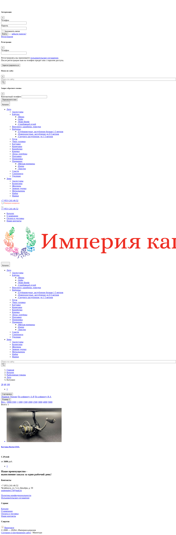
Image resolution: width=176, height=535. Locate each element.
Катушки (16, 144)
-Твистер (22, 168)
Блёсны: (16, 114)
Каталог (10, 213)
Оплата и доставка (15, 218)
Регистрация (7, 36)
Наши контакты (14, 221)
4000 (45, 402)
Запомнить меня (12, 31)
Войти (4, 34)
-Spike (20, 119)
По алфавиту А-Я (26, 397)
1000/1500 (11, 402)
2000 (30, 402)
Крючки (16, 151)
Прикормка (17, 159)
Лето (9, 109)
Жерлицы (16, 186)
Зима (9, 178)
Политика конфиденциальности (16, 495)
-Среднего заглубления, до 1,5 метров (35, 136)
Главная (10, 370)
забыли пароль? (19, 34)
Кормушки (17, 146)
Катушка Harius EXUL (10, 447)
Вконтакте (9, 527)
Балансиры (17, 183)
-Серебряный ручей (27, 124)
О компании (12, 216)
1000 (20, 402)
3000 (40, 402)
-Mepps (21, 117)
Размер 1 (6, 399)
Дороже (13, 397)
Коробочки (17, 149)
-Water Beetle (23, 122)
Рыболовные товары (16, 375)
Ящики (15, 196)
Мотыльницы (18, 191)
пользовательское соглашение (44, 58)
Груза (14, 139)
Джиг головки (19, 141)
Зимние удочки (19, 188)
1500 (25, 402)
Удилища (16, 176)
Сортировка (7, 394)
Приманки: (17, 161)
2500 (35, 402)
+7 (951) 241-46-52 (9, 200)
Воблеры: (16, 129)
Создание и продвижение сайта (16, 532)
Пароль (4, 25)
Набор (15, 193)
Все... (3, 402)
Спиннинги (17, 173)
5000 (50, 402)
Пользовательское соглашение (15, 498)
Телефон (5, 20)
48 (5, 384)
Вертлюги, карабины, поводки (26, 126)
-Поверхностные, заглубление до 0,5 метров (38, 134)
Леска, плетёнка (19, 154)
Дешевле (5, 397)
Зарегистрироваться (10, 65)
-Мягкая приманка (26, 164)
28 (2, 384)
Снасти (15, 171)
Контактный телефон (11, 96)
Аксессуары (17, 112)
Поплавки (17, 156)
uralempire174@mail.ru (11, 490)
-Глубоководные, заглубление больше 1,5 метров (40, 131)
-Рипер (21, 166)
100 (8, 384)
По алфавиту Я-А (43, 397)
